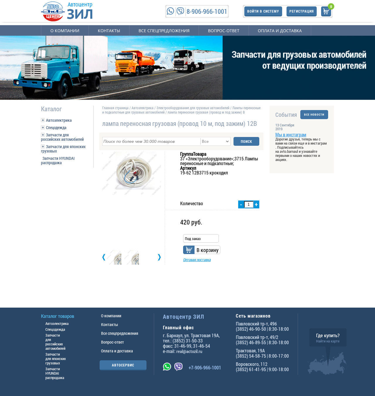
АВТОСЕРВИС (123, 365)
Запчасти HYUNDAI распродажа (58, 160)
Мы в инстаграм (290, 134)
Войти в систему (263, 11)
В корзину (208, 249)
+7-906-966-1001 (205, 367)
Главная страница (115, 107)
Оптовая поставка (197, 259)
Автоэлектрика (59, 120)
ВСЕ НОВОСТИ (314, 114)
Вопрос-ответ (223, 30)
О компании (64, 30)
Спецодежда (56, 127)
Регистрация (301, 11)
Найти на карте (328, 341)
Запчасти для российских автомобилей (62, 137)
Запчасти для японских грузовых (63, 149)
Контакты (109, 30)
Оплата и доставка (280, 30)
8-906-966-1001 (207, 11)
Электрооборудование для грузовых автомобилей (193, 107)
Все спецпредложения (164, 30)
